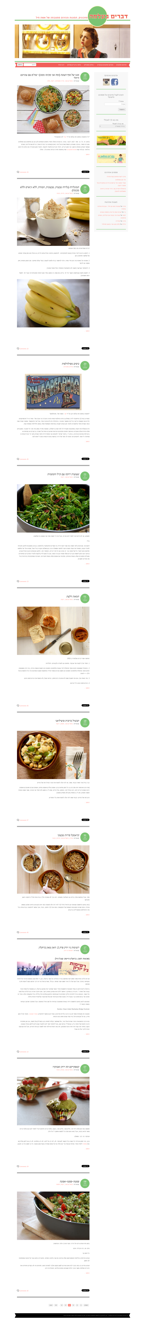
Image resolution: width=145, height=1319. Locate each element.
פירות (62, 193)
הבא (51, 1305)
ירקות (52, 81)
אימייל (121, 101)
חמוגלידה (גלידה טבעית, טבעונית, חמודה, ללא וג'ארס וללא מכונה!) (49, 188)
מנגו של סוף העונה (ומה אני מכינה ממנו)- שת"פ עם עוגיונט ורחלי (49, 76)
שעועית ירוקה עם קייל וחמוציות (63, 474)
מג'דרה (118, 221)
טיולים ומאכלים (90, 65)
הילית (124, 224)
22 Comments (23, 349)
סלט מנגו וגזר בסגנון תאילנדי (111, 224)
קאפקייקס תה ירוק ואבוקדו (66, 1066)
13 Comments (23, 581)
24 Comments (23, 1166)
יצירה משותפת (59, 81)
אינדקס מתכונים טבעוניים (105, 65)
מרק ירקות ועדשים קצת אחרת (116, 176)
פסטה (58, 1184)
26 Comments (23, 459)
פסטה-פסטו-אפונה (69, 1181)
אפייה (71, 838)
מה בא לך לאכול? (117, 124)
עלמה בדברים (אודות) (74, 65)
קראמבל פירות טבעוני (68, 835)
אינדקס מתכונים (121, 65)
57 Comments (23, 820)
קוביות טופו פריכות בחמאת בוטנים (110, 212)
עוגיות (62, 1070)
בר (125, 212)
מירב (124, 206)
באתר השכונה (33, 1014)
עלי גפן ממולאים (120, 180)
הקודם (86, 1305)
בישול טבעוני (69, 81)
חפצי (124, 215)
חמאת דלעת (72, 596)
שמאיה (85, 1144)
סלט (48, 81)
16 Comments (23, 172)
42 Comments (23, 1291)
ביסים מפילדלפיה (70, 363)
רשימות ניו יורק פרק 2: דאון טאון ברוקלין (59, 947)
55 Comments (23, 706)
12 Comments (23, 1052)
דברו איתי (61, 65)
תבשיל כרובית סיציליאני (67, 720)
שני (65, 414)
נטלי (65, 137)
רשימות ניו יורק (68, 950)
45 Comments (23, 932)
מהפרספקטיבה (71, 149)
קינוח (58, 193)
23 (56, 1305)
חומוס (62, 724)
